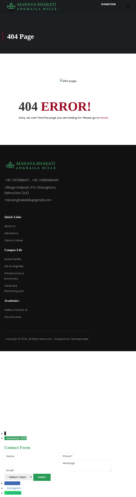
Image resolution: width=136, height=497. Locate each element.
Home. (104, 118)
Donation (108, 4)
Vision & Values (13, 240)
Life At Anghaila (13, 266)
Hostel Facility (12, 259)
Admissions (11, 233)
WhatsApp (14, 493)
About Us (9, 226)
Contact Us (21, 310)
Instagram (14, 488)
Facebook (13, 483)
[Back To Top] (128, 490)
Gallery (8, 310)
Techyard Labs (79, 339)
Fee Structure (12, 317)
